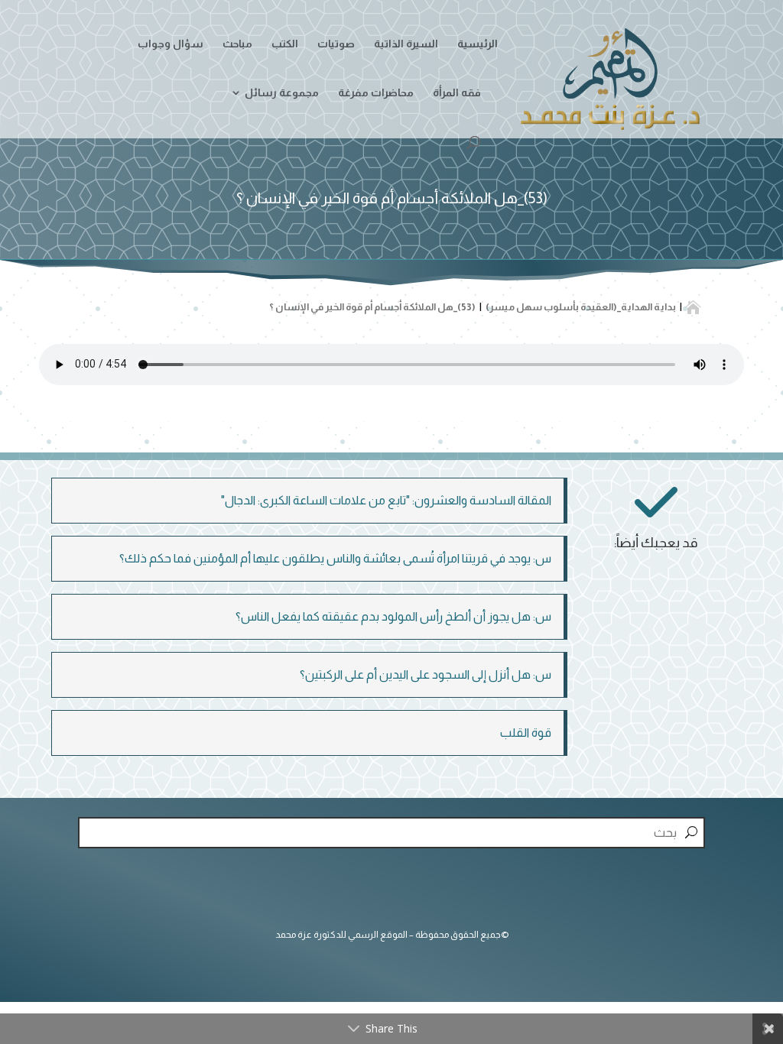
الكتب (284, 44)
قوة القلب (525, 732)
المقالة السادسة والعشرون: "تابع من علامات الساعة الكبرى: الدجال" (386, 500)
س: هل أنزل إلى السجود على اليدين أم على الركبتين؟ (425, 674)
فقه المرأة (457, 93)
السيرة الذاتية (406, 44)
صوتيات (336, 44)
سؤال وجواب (170, 44)
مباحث (237, 44)
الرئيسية (477, 44)
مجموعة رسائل (282, 93)
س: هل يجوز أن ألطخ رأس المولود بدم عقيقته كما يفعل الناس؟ (393, 616)
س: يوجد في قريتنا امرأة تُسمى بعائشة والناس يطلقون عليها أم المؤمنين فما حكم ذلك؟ (335, 558)
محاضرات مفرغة (376, 93)
